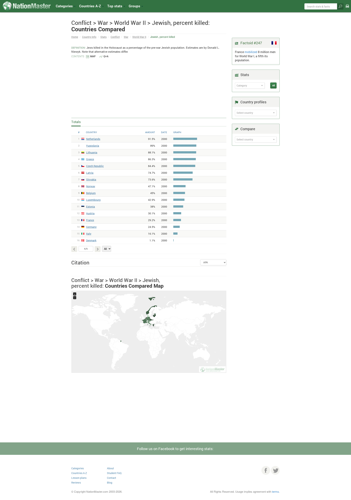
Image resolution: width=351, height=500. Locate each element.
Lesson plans (78, 478)
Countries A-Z (79, 473)
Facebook (265, 470)
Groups (135, 6)
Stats (103, 37)
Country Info (89, 37)
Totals (76, 122)
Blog (109, 482)
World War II (139, 37)
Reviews (76, 482)
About (110, 468)
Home (74, 37)
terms (275, 491)
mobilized (251, 52)
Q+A (105, 56)
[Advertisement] (148, 86)
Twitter (275, 470)
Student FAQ (114, 473)
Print (347, 8)
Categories (65, 6)
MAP (93, 56)
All (273, 85)
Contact (111, 478)
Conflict (115, 37)
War (126, 37)
